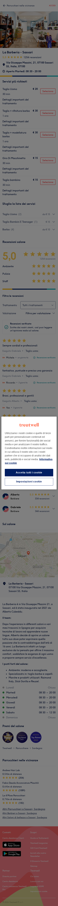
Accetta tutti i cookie (29, 472)
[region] (28, 453)
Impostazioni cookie (29, 481)
